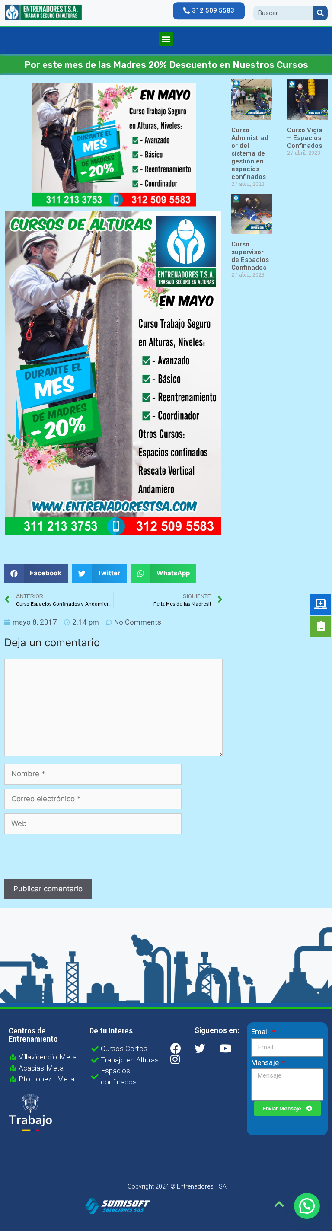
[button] (209, 10)
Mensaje (266, 1062)
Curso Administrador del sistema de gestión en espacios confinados (249, 153)
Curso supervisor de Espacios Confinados (250, 255)
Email (261, 1031)
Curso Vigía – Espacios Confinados (304, 138)
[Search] (320, 13)
